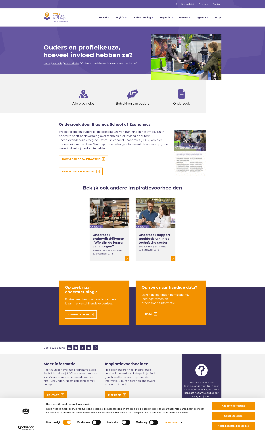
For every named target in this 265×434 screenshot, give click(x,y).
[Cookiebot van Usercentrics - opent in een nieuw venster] (26, 428)
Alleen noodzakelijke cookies (233, 425)
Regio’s (119, 17)
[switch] (96, 422)
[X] (82, 348)
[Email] (88, 348)
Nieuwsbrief (187, 4)
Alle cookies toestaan (233, 405)
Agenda (201, 17)
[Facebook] (75, 348)
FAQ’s (218, 17)
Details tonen (171, 422)
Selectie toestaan (233, 416)
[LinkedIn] (69, 348)
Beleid (103, 17)
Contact (217, 4)
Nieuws (183, 17)
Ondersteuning (142, 17)
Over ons (203, 4)
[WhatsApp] (95, 348)
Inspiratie (165, 17)
